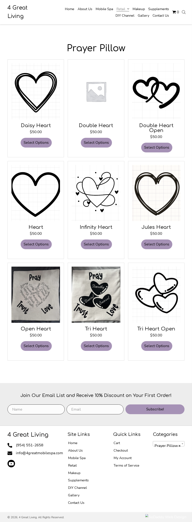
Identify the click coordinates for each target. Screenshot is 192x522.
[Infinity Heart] (96, 192)
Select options (36, 142)
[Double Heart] (96, 91)
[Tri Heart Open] (156, 294)
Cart (117, 443)
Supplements (78, 480)
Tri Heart (96, 329)
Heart (35, 227)
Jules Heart (156, 227)
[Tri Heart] (96, 294)
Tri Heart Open (156, 329)
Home (72, 443)
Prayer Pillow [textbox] (167, 445)
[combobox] (169, 443)
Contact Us (76, 502)
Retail (72, 465)
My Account (123, 458)
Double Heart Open (156, 128)
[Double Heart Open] (156, 91)
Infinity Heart (96, 227)
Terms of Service (126, 465)
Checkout (121, 450)
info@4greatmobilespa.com (39, 453)
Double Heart (96, 125)
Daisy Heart (36, 125)
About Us (75, 450)
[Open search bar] (184, 12)
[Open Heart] (35, 294)
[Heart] (35, 192)
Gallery (74, 495)
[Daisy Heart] (35, 91)
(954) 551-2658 (29, 445)
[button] (11, 463)
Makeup (74, 473)
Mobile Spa (77, 458)
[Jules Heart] (156, 192)
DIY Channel (77, 487)
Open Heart (36, 329)
